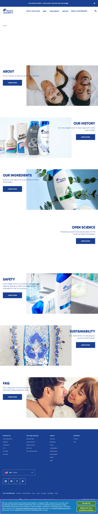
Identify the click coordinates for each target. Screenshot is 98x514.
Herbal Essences (26, 493)
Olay (33, 493)
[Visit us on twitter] (22, 481)
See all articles (30, 439)
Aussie (38, 493)
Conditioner (6, 445)
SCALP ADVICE (54, 11)
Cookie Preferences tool (60, 508)
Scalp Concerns (30, 445)
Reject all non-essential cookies (86, 509)
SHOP (44, 11)
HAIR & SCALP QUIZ (33, 11)
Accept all (86, 503)
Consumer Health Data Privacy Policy (28, 508)
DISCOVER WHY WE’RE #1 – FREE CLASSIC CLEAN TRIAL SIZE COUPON (48, 3)
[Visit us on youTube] (11, 481)
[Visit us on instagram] (6, 481)
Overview (52, 439)
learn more (12, 83)
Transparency (53, 451)
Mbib (56, 493)
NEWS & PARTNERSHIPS (79, 11)
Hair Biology (50, 493)
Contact (76, 439)
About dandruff (30, 442)
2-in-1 (4, 448)
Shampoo (5, 442)
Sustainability (53, 448)
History (51, 445)
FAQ (75, 442)
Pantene (18, 493)
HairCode (43, 493)
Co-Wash (5, 454)
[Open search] (96, 11)
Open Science (54, 454)
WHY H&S (65, 11)
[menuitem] (33, 11)
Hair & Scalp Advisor (31, 451)
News (51, 460)
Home (5, 25)
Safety (51, 457)
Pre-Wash (5, 451)
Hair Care (28, 448)
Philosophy (53, 442)
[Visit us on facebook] (17, 481)
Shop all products (7, 439)
